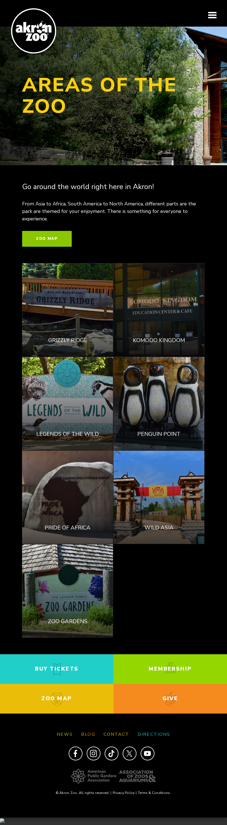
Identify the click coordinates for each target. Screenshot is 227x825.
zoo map (57, 698)
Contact (117, 734)
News (65, 734)
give (170, 698)
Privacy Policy (124, 793)
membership (170, 669)
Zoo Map (47, 238)
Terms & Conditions (154, 793)
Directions (154, 734)
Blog (88, 734)
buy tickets (56, 669)
